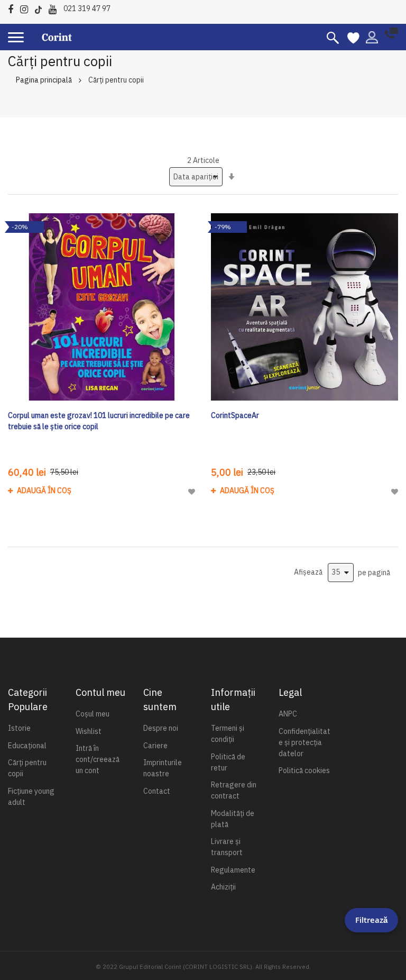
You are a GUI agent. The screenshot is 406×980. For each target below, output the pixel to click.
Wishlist (89, 731)
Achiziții (223, 887)
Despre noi (160, 728)
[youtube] (55, 8)
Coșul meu (92, 714)
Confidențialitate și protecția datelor (304, 742)
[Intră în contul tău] (372, 36)
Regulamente (233, 870)
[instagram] (26, 8)
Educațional (27, 745)
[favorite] (353, 37)
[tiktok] (41, 8)
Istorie (19, 728)
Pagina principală (44, 80)
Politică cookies (304, 770)
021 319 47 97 (86, 8)
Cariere (155, 745)
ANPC (288, 714)
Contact (156, 791)
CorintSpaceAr (235, 415)
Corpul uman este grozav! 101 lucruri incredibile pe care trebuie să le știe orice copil (99, 421)
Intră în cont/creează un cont (97, 759)
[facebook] (13, 8)
